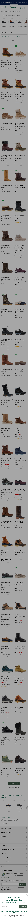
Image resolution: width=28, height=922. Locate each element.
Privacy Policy (13, 916)
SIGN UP (23, 906)
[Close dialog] (26, 895)
